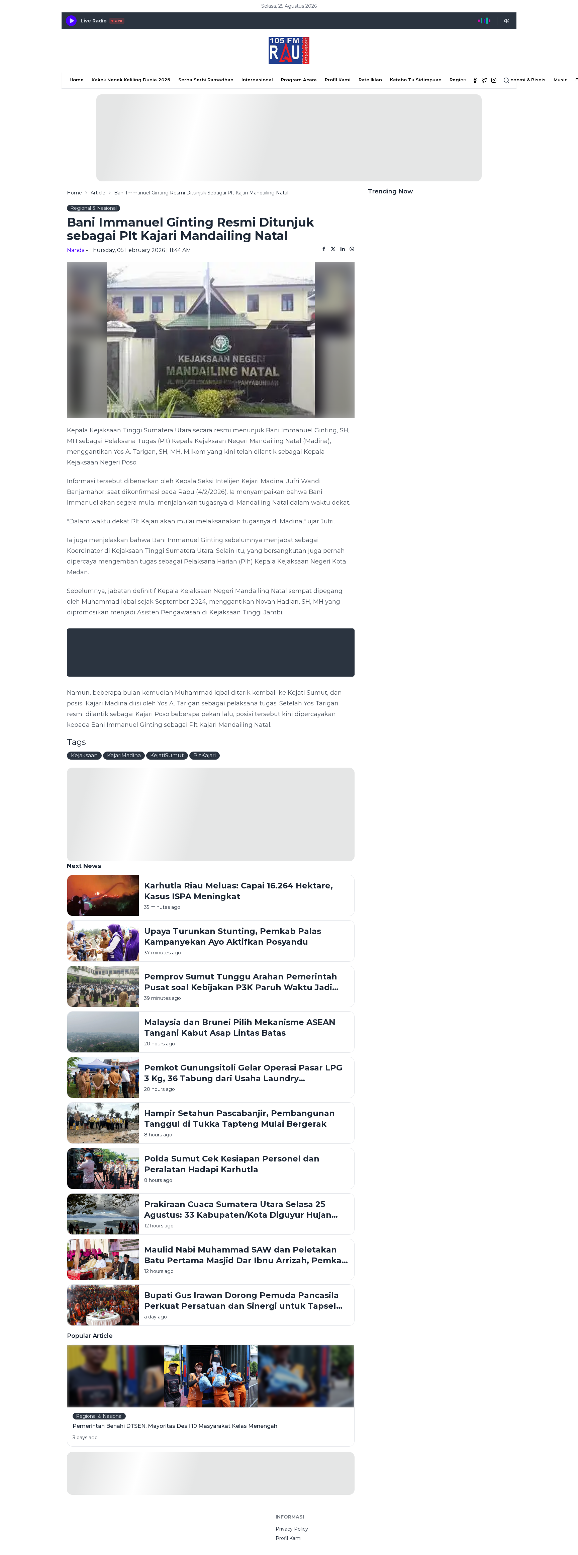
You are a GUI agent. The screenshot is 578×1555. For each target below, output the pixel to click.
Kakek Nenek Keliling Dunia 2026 (131, 79)
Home (77, 79)
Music (560, 79)
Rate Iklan (370, 79)
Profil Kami (338, 79)
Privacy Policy (292, 1529)
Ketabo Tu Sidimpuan (416, 79)
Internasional (257, 79)
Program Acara (299, 79)
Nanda (76, 250)
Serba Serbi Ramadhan (205, 79)
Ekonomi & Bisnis (525, 79)
